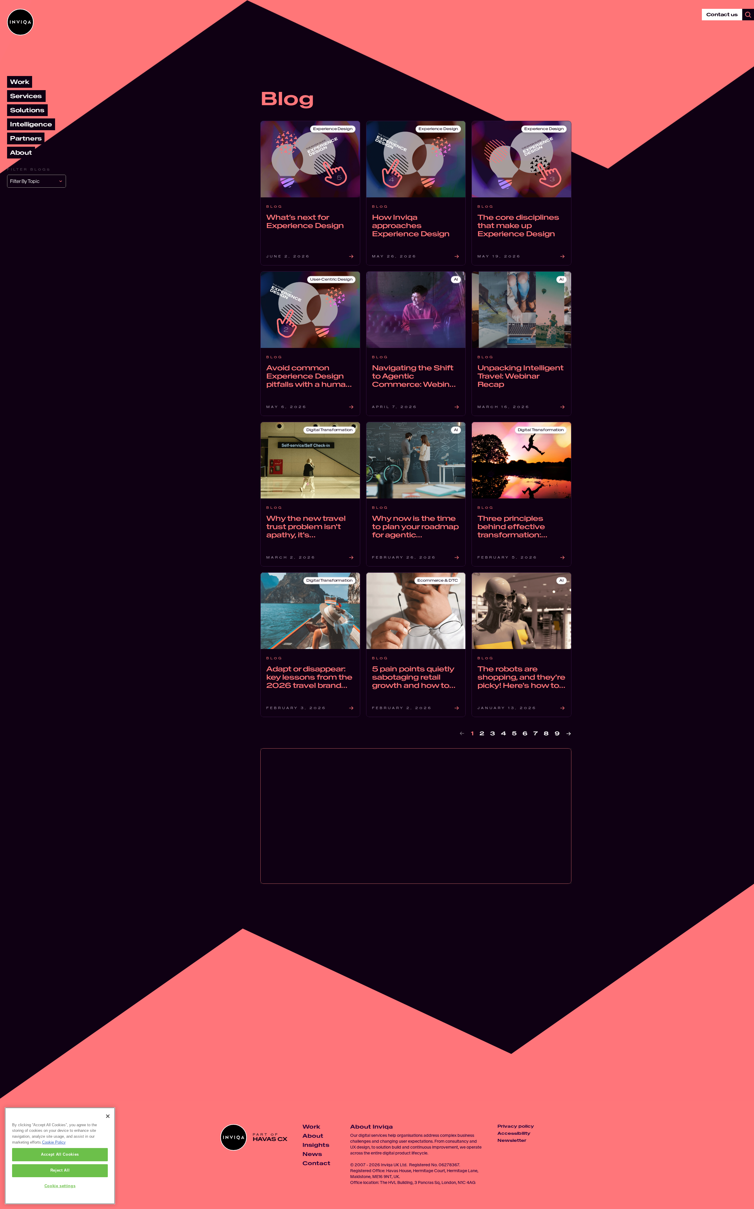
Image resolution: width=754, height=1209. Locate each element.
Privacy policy (515, 1126)
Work (311, 1126)
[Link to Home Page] (20, 22)
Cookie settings (60, 1186)
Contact (316, 1163)
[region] (60, 1155)
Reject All (60, 1170)
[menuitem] (19, 82)
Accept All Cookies (60, 1154)
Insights (315, 1145)
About (312, 1135)
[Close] (107, 1116)
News (312, 1154)
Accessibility (513, 1133)
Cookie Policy (54, 1142)
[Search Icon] (748, 15)
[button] (36, 181)
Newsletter (511, 1140)
